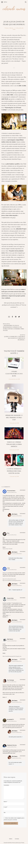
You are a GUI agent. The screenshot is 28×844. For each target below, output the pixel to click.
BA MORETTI (10, 719)
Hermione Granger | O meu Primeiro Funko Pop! (14, 417)
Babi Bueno (10, 639)
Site (4, 812)
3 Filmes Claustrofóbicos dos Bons (14, 374)
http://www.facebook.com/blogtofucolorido (12, 580)
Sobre (10, 838)
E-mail (5, 807)
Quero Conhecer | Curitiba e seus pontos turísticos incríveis (14, 338)
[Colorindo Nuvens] (14, 8)
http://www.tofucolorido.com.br (9, 579)
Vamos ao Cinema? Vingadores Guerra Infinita (14, 444)
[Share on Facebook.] (12, 317)
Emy (8, 533)
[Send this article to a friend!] (9, 317)
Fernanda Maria (11, 490)
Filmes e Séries (9, 28)
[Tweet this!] (19, 317)
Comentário (6, 785)
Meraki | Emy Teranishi (7, 548)
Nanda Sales (10, 598)
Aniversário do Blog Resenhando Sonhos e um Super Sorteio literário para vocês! (13, 328)
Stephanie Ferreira (12, 745)
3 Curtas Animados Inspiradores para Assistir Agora (14, 471)
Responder (22, 490)
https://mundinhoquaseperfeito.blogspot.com (12, 656)
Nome (5, 801)
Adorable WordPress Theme (9, 842)
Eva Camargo (10, 680)
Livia (8, 568)
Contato (17, 838)
